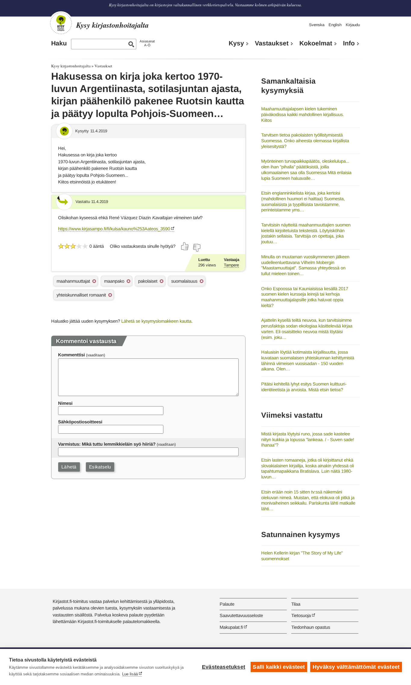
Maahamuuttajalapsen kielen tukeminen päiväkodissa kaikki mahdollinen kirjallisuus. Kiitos (302, 114)
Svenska (316, 25)
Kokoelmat (315, 43)
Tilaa (295, 604)
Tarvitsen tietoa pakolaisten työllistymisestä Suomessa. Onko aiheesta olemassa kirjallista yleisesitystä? (305, 140)
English (335, 25)
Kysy (236, 43)
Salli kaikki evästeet (279, 667)
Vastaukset (272, 43)
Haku (59, 43)
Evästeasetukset (223, 667)
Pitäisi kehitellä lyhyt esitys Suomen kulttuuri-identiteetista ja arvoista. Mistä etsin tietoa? (304, 386)
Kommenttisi (71, 354)
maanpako (114, 281)
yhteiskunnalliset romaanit (81, 294)
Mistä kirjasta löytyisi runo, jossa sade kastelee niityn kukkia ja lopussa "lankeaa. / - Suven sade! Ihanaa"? (307, 439)
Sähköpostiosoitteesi (80, 421)
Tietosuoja (301, 615)
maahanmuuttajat (73, 281)
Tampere (231, 265)
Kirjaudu (353, 25)
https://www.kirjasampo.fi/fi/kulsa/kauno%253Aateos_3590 (114, 228)
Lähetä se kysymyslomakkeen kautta (156, 321)
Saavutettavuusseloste (241, 615)
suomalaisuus (184, 281)
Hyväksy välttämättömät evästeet (356, 667)
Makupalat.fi (231, 627)
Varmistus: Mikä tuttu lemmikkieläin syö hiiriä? (107, 444)
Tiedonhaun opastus (310, 627)
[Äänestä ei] (196, 248)
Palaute (227, 604)
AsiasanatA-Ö (147, 43)
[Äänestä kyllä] (185, 246)
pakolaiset (147, 281)
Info (349, 43)
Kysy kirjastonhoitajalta (71, 66)
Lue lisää (130, 674)
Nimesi (65, 403)
